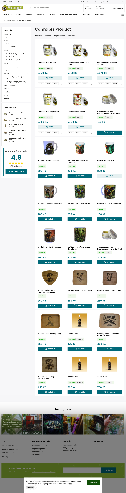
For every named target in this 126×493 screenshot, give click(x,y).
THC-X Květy (10, 57)
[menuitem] (7, 14)
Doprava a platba (100, 2)
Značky (6, 99)
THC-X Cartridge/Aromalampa (17, 54)
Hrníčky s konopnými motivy (16, 82)
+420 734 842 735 (7, 452)
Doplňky (6, 95)
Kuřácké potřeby (10, 85)
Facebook (2, 456)
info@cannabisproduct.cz (10, 449)
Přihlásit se (109, 470)
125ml (55, 84)
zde (70, 484)
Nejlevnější (38, 36)
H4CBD (6, 70)
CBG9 (6, 41)
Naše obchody (111, 2)
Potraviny (7, 74)
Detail (51, 78)
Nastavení (30, 488)
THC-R (6, 64)
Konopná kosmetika (70, 445)
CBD (5, 37)
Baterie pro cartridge (11, 67)
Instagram (7, 456)
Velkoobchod (121, 2)
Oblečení (7, 92)
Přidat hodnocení (16, 171)
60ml (48, 84)
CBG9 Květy (11, 47)
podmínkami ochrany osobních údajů (44, 472)
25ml (41, 84)
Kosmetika (7, 34)
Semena (6, 89)
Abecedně (71, 36)
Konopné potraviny (70, 451)
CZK (89, 8)
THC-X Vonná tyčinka (13, 60)
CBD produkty (68, 448)
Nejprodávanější (59, 36)
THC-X (6, 51)
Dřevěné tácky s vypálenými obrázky (14, 78)
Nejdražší (48, 36)
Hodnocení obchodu (87, 2)
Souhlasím (93, 483)
